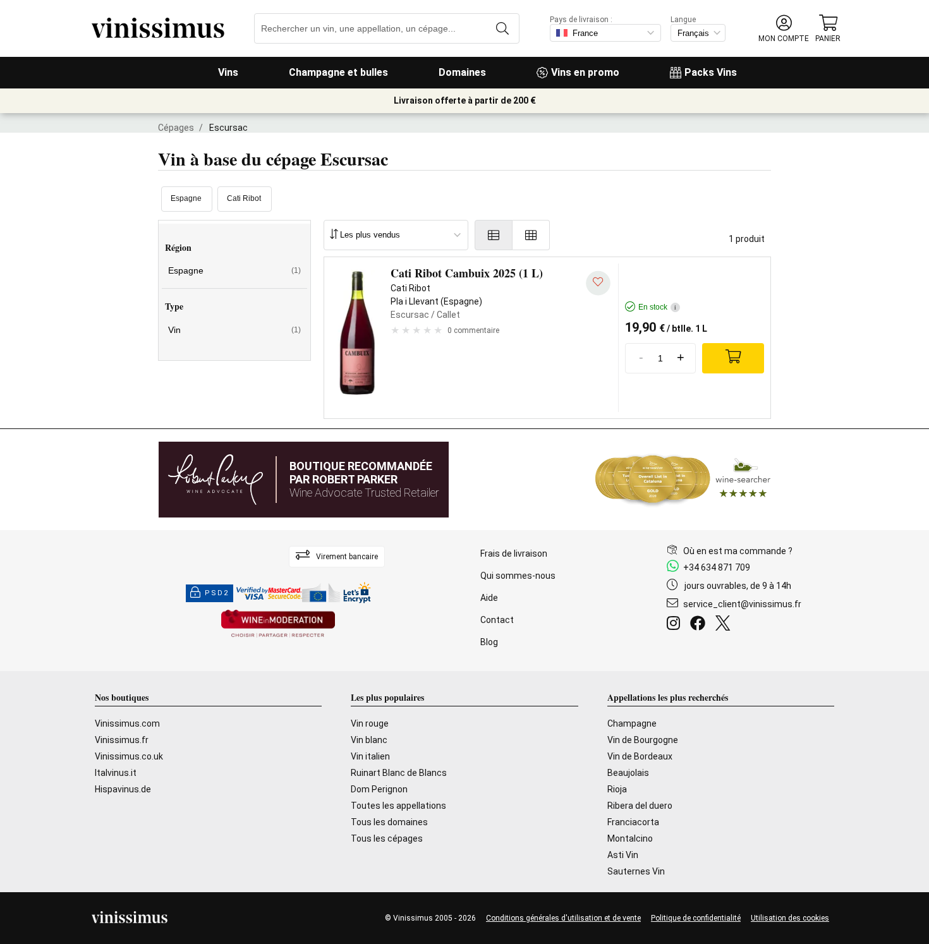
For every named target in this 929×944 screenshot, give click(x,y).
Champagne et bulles (338, 72)
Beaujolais (628, 773)
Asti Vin (622, 855)
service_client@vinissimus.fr (742, 604)
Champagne (632, 723)
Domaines (462, 72)
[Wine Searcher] (683, 479)
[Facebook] (700, 625)
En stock (657, 307)
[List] (494, 235)
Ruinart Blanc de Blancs (399, 773)
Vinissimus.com (127, 723)
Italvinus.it (116, 773)
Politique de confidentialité (696, 918)
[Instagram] (676, 625)
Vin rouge (370, 723)
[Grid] (531, 235)
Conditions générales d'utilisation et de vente (563, 918)
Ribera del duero (639, 806)
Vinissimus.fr (122, 740)
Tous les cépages (387, 838)
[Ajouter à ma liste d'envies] (598, 282)
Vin (234, 330)
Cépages (176, 128)
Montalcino (630, 838)
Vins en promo (585, 72)
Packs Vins (710, 72)
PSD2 (217, 593)
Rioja (617, 789)
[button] (783, 29)
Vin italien (370, 756)
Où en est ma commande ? (737, 551)
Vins (228, 72)
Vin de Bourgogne (642, 740)
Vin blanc (369, 740)
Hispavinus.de (123, 789)
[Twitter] (725, 625)
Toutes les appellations (398, 806)
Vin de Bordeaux (639, 756)
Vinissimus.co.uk (129, 756)
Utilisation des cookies (790, 918)
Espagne (186, 198)
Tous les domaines (389, 822)
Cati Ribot (244, 198)
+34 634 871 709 (716, 567)
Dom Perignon (379, 789)
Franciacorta (633, 822)
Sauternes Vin (636, 871)
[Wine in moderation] (278, 624)
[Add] (733, 358)
